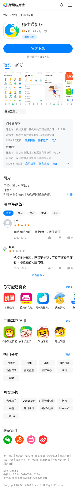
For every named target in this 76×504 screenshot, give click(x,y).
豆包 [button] (11, 408)
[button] (14, 5)
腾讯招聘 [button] (65, 456)
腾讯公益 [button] (8, 459)
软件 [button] (14, 15)
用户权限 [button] (33, 459)
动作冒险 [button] (11, 370)
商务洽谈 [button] (52, 456)
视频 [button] (29, 362)
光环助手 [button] (11, 400)
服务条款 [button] (40, 456)
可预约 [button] (11, 362)
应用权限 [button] (30, 140)
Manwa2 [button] (64, 408)
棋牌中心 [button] (47, 370)
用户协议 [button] (8, 463)
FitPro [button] (11, 415)
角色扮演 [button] (65, 362)
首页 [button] (5, 15)
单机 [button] (46, 362)
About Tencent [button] (24, 456)
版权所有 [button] (21, 459)
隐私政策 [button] (43, 140)
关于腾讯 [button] (8, 456)
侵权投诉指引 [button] (60, 459)
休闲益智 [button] (29, 370)
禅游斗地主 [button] (47, 408)
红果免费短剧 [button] (46, 400)
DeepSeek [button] (29, 400)
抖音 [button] (64, 400)
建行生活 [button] (29, 408)
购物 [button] (11, 377)
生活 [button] (64, 370)
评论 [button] (18, 64)
